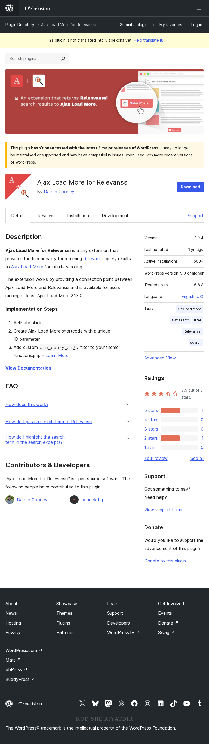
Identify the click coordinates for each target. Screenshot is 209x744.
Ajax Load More (27, 266)
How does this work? (26, 404)
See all (197, 458)
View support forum (163, 509)
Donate (168, 623)
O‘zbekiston (30, 703)
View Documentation (28, 368)
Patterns (64, 632)
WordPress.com (23, 650)
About (11, 603)
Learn (112, 603)
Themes (64, 613)
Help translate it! (148, 40)
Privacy (12, 632)
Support (196, 215)
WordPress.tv (123, 632)
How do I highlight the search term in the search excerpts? (35, 440)
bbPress (16, 669)
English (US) (193, 296)
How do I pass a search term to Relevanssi (48, 421)
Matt (13, 660)
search (195, 342)
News (11, 613)
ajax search (180, 320)
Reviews (46, 215)
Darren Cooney (59, 191)
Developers (118, 623)
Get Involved (171, 603)
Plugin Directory (19, 24)
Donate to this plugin (165, 561)
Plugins (63, 623)
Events (165, 613)
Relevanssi (93, 258)
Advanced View (160, 358)
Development (115, 215)
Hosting (13, 623)
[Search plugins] (63, 58)
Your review (156, 458)
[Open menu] (200, 8)
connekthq (92, 499)
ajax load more (189, 309)
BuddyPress (20, 679)
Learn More (57, 355)
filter (197, 320)
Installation (78, 215)
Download (190, 187)
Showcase (66, 603)
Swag (166, 632)
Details (18, 215)
